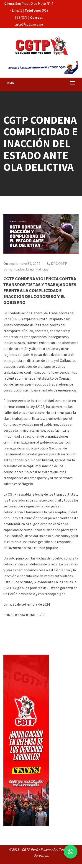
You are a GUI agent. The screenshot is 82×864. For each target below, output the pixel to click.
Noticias (41, 269)
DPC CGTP (59, 263)
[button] (70, 852)
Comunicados (13, 269)
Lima (30, 269)
